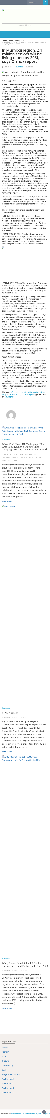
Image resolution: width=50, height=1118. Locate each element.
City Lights (9, 397)
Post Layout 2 (8, 1083)
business (29, 67)
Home (5, 1047)
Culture (5, 1061)
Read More (7, 1008)
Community (7, 1065)
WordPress (16, 1113)
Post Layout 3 (8, 1088)
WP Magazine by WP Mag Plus (36, 1113)
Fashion (5, 1052)
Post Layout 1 (8, 1079)
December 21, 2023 (10, 971)
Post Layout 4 (8, 1092)
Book (4, 1070)
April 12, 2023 (8, 67)
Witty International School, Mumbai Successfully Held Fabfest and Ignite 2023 (25, 964)
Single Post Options (11, 1074)
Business (19, 67)
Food (4, 1056)
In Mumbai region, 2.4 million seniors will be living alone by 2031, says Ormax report (23, 393)
